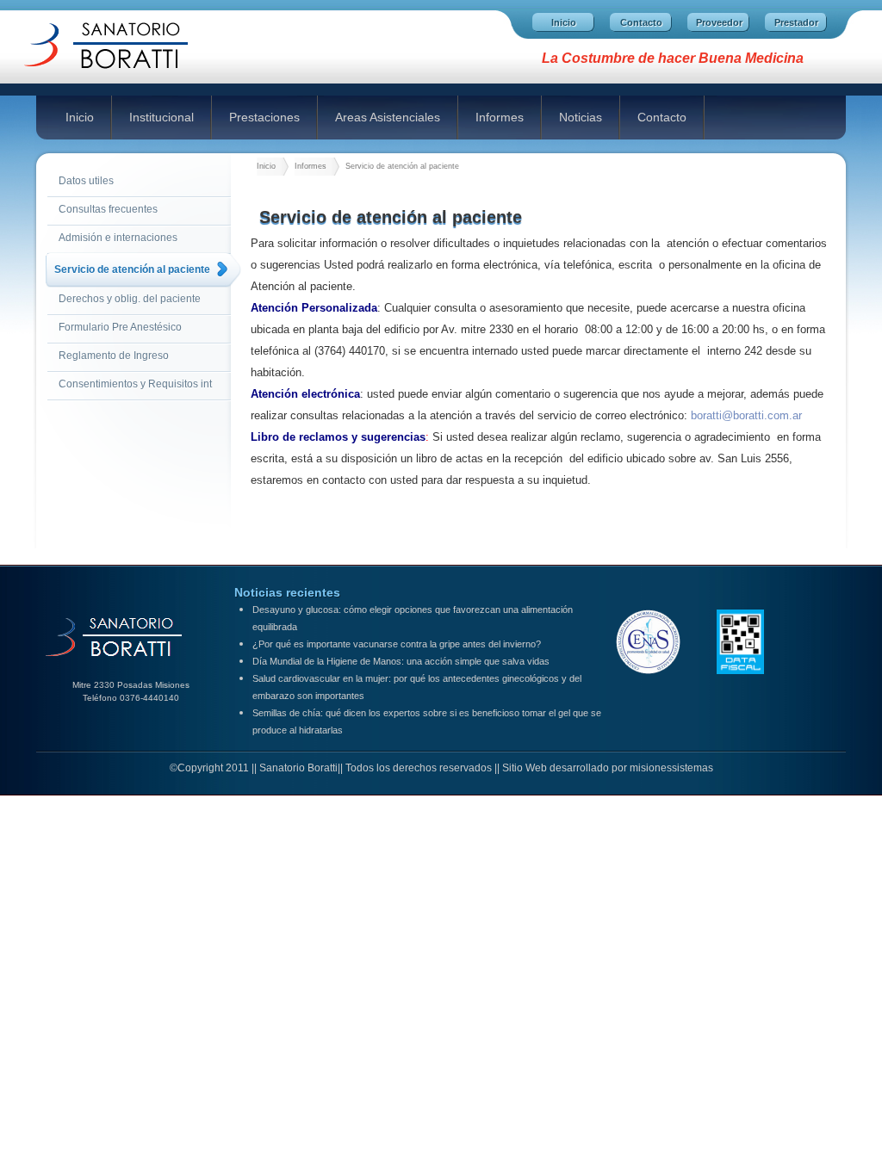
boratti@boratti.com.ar (746, 415)
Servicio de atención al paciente (132, 269)
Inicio (563, 22)
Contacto (641, 22)
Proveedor (719, 22)
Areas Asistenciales (387, 117)
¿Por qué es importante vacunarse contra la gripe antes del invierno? (396, 644)
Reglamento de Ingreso (114, 356)
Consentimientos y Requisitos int (135, 384)
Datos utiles (86, 181)
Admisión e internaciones (118, 238)
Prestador (796, 22)
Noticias (580, 117)
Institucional (161, 117)
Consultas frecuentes (108, 209)
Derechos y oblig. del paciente (130, 299)
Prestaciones (264, 117)
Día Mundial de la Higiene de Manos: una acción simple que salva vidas (401, 661)
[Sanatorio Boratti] (122, 77)
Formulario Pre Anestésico (120, 327)
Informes (499, 117)
